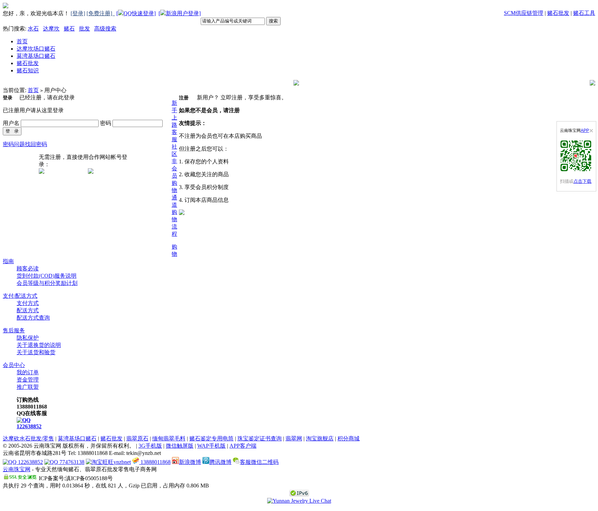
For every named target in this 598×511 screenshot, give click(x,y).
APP (585, 130)
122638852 (29, 426)
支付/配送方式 (20, 296)
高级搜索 (105, 29)
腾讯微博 (220, 462)
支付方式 (28, 303)
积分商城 (348, 438)
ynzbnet (122, 462)
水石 (33, 29)
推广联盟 (28, 387)
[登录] (78, 13)
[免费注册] (101, 13)
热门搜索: (14, 29)
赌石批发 (558, 13)
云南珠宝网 (16, 469)
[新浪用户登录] (179, 13)
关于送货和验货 (36, 352)
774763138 (71, 462)
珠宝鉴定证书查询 (259, 438)
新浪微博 (190, 462)
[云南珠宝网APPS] (576, 156)
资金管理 (28, 380)
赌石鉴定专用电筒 (211, 438)
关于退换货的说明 (39, 345)
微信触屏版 (179, 446)
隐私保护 (28, 338)
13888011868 (155, 462)
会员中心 (14, 365)
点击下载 (582, 181)
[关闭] (591, 130)
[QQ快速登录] (136, 13)
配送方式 (28, 310)
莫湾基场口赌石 (36, 56)
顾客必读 (28, 268)
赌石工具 (584, 13)
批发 (84, 29)
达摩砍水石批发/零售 (28, 438)
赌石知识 (28, 70)
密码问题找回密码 (25, 144)
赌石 (69, 29)
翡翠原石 (137, 438)
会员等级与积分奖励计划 (47, 283)
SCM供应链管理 (523, 13)
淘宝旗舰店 (320, 438)
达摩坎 (51, 29)
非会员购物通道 (174, 183)
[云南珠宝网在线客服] (299, 501)
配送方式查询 (33, 318)
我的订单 (28, 372)
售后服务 (14, 330)
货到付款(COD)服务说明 (46, 276)
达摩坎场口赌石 (36, 49)
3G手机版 (150, 446)
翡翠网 (294, 438)
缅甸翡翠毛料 (168, 438)
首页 (22, 41)
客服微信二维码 (259, 462)
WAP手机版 (211, 446)
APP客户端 (242, 446)
